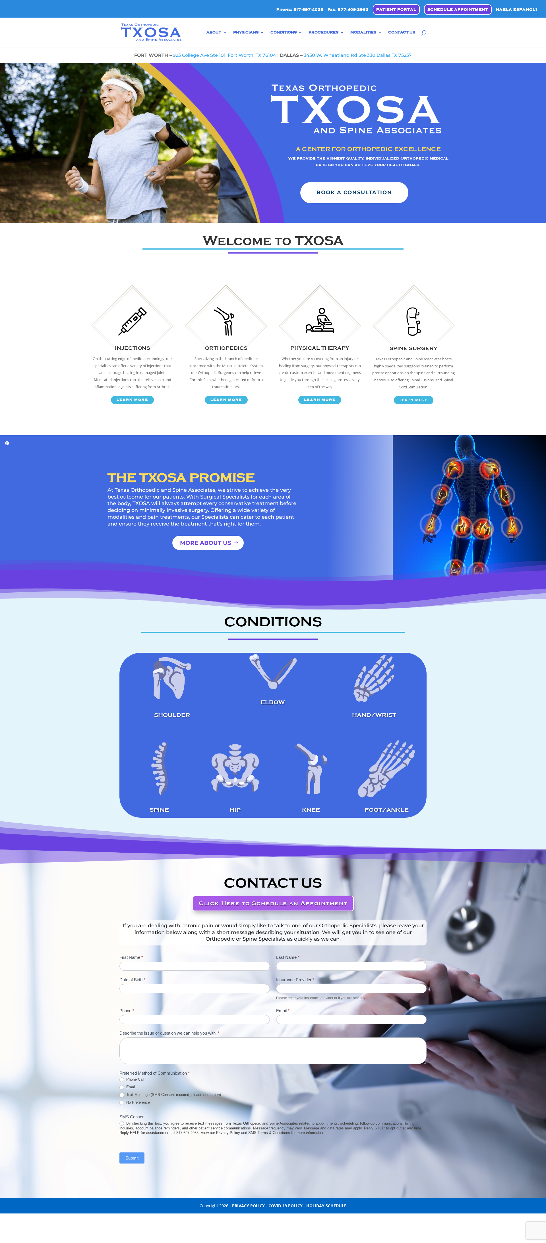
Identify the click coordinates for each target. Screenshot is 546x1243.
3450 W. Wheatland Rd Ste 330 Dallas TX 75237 (358, 55)
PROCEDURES (323, 32)
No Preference (137, 1102)
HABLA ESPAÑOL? (516, 9)
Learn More (132, 400)
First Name (131, 957)
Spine (159, 810)
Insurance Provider (295, 979)
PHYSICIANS (245, 32)
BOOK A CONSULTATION (354, 192)
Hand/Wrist (374, 715)
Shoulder (172, 715)
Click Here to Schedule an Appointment (273, 903)
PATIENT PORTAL (396, 10)
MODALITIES (363, 32)
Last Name (287, 957)
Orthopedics (226, 348)
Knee (311, 810)
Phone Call (134, 1079)
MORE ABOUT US (205, 542)
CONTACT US (401, 32)
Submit (131, 1158)
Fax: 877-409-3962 (348, 10)
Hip (235, 810)
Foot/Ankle (387, 810)
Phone (126, 1010)
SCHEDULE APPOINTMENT (457, 10)
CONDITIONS (283, 32)
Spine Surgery (413, 348)
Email (282, 1010)
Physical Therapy (319, 348)
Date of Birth (132, 979)
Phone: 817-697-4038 (299, 10)
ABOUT (213, 32)
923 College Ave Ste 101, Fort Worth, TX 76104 (224, 55)
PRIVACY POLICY (248, 1205)
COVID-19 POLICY (285, 1205)
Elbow (273, 702)
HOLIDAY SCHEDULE (326, 1205)
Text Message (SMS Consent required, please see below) (173, 1095)
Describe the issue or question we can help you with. (169, 1033)
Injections (132, 348)
